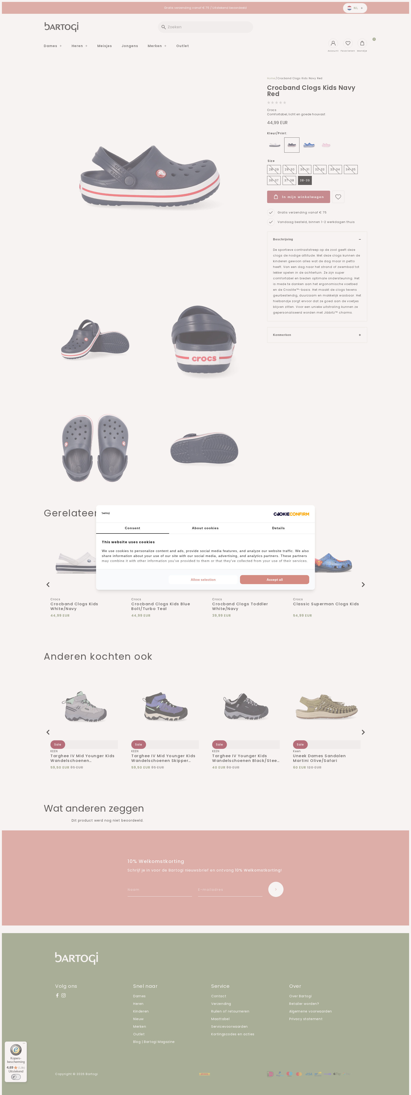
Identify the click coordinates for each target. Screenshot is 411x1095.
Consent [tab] (132, 528)
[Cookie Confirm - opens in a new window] (291, 514)
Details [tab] (278, 528)
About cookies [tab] (205, 528)
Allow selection (203, 579)
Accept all (275, 579)
